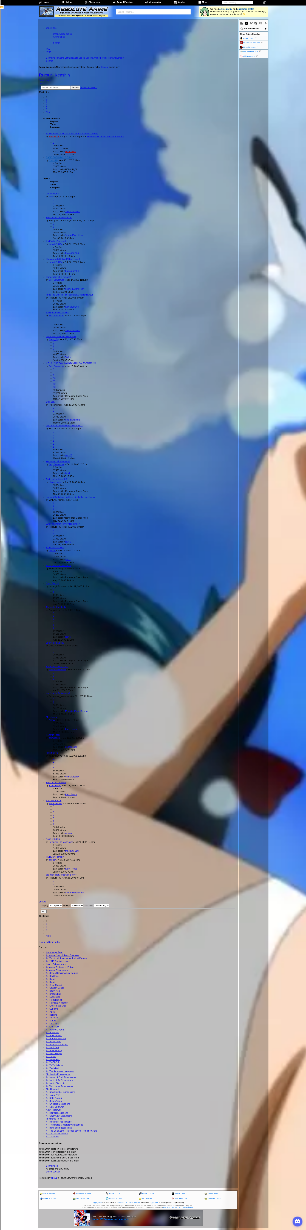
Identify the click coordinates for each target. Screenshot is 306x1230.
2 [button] (46, 100)
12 (54, 384)
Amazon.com (248, 38)
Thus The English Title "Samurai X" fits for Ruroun (70, 295)
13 (54, 387)
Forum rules (44, 80)
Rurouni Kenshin (54, 75)
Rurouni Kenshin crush (57, 666)
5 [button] (46, 109)
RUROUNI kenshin (55, 547)
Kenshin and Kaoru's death (59, 217)
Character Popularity (56, 607)
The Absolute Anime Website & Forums (105, 136)
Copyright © (96, 1202)
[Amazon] (265, 23)
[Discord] (261, 23)
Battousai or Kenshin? (56, 479)
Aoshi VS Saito (53, 839)
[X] (246, 23)
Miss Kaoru (51, 717)
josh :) (68, 542)
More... (205, 2)
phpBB (54, 1178)
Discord (105, 67)
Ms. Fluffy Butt (71, 851)
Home (46, 2)
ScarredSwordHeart (74, 235)
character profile (245, 9)
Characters (94, 2)
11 (54, 381)
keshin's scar (52, 753)
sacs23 (68, 455)
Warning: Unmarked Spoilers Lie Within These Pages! (81, 15)
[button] (48, 112)
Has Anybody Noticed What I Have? (63, 259)
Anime (69, 2)
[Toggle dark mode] (265, 3)
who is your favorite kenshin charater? (64, 425)
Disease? (50, 402)
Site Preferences (251, 28)
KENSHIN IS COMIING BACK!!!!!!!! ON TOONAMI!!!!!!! (71, 363)
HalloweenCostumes (251, 43)
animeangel (54, 738)
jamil (67, 473)
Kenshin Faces (53, 735)
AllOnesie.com (249, 56)
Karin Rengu (71, 729)
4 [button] (46, 106)
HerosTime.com (249, 47)
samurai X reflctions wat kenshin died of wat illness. (70, 497)
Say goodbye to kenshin (57, 312)
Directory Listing (214, 1198)
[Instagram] (256, 23)
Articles (181, 2)
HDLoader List (181, 1198)
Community (155, 2)
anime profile (226, 9)
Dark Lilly (53, 160)
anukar (52, 550)
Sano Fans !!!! (52, 583)
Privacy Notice (134, 1202)
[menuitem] (62, 34)
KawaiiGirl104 (56, 244)
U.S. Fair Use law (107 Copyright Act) (178, 1207)
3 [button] (46, 103)
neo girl (68, 833)
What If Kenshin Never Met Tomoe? (63, 524)
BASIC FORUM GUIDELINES (60, 157)
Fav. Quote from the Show (58, 565)
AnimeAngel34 (72, 777)
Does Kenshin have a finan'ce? (61, 336)
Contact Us (122, 1202)
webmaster (54, 136)
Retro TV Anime (125, 2)
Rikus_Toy (54, 339)
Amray (52, 720)
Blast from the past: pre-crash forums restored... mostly (72, 133)
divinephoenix (56, 482)
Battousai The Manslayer (61, 842)
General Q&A (52, 193)
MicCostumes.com (250, 52)
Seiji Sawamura (72, 211)
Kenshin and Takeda (56, 782)
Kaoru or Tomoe (53, 800)
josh (51, 196)
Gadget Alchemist (57, 669)
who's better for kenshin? (58, 693)
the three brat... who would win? (61, 875)
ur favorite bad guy (55, 643)
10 (54, 378)
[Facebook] (242, 23)
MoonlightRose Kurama (76, 711)
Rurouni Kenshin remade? (59, 277)
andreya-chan (55, 803)
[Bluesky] (251, 23)
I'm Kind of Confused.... (57, 241)
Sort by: (67, 905)
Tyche (68, 357)
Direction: (89, 905)
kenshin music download (58, 461)
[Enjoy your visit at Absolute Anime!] (81, 9)
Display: (45, 905)
